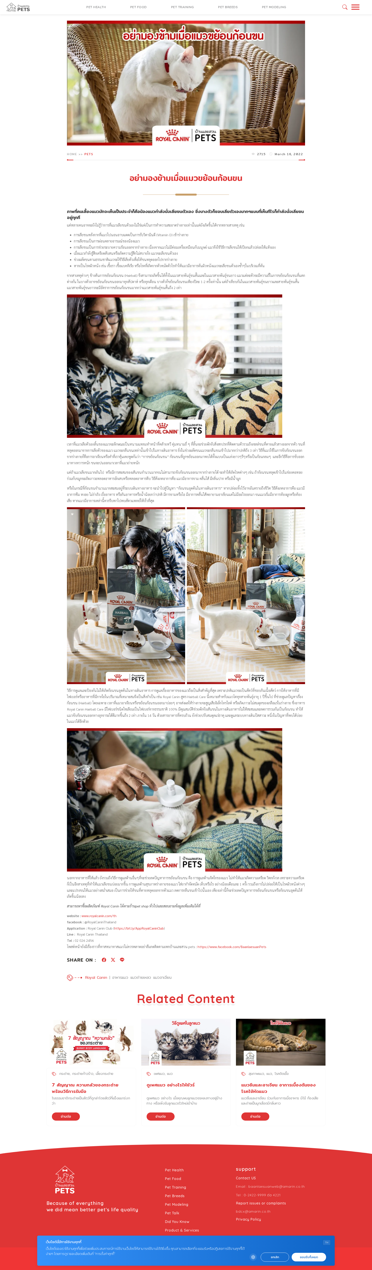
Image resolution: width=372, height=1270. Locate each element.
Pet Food (138, 7)
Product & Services (182, 1230)
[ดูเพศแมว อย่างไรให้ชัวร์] (186, 1042)
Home (72, 154)
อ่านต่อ (66, 1116)
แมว (170, 1073)
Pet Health (96, 7)
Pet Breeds (228, 7)
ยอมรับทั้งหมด (309, 1257)
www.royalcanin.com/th (99, 915)
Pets (88, 154)
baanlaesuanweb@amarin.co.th (276, 1186)
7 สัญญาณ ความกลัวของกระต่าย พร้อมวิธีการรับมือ (85, 1088)
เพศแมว (159, 1073)
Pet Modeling (274, 7)
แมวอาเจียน (162, 977)
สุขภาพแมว (256, 1073)
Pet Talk (172, 1213)
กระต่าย (64, 1073)
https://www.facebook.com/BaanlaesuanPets (231, 946)
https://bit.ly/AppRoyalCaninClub (139, 928)
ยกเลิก (275, 1257)
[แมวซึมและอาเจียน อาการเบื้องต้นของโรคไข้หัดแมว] (281, 1042)
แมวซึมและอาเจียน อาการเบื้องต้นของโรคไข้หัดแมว (278, 1088)
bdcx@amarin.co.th (253, 1211)
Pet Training (182, 7)
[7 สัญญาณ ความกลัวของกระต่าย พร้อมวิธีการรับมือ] (91, 1042)
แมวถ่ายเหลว (140, 977)
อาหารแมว (120, 977)
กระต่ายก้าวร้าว (82, 1073)
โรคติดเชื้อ (281, 1073)
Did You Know (177, 1221)
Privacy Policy (248, 1219)
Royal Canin (96, 977)
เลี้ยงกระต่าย (104, 1073)
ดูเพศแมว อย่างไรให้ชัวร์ (171, 1084)
